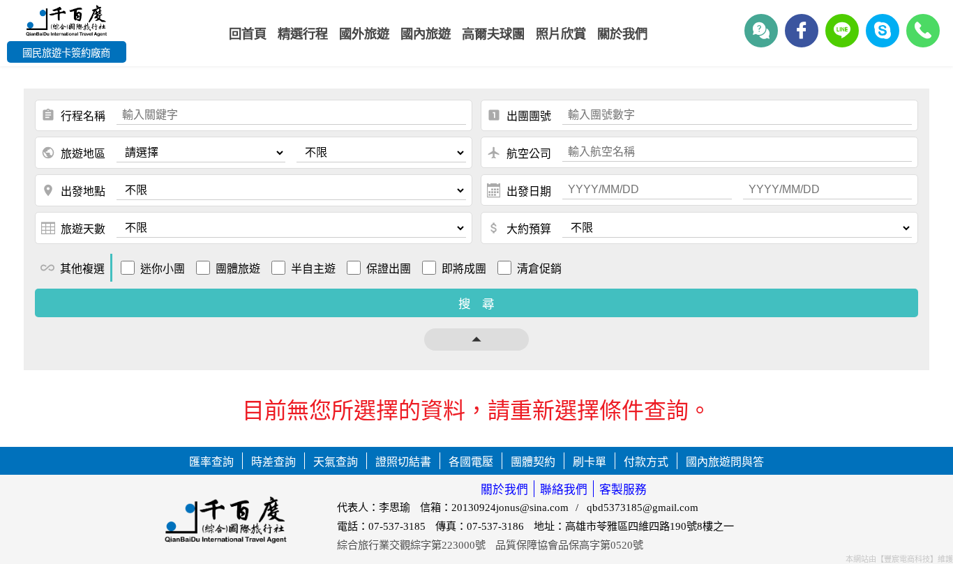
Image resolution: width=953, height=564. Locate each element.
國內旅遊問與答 (725, 462)
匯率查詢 (211, 462)
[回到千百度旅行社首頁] (66, 22)
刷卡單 (589, 462)
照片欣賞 (561, 34)
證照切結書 (403, 462)
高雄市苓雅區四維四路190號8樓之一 (649, 526)
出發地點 (73, 190)
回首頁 (248, 34)
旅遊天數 (83, 229)
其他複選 (72, 268)
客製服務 (623, 489)
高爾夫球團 (493, 34)
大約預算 (519, 228)
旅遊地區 (73, 153)
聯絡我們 (563, 489)
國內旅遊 (425, 34)
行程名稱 (73, 115)
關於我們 (504, 489)
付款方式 (646, 462)
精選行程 (303, 34)
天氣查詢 (335, 462)
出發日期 (528, 191)
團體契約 (533, 462)
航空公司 (519, 153)
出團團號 (519, 115)
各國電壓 (471, 462)
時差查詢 (273, 462)
